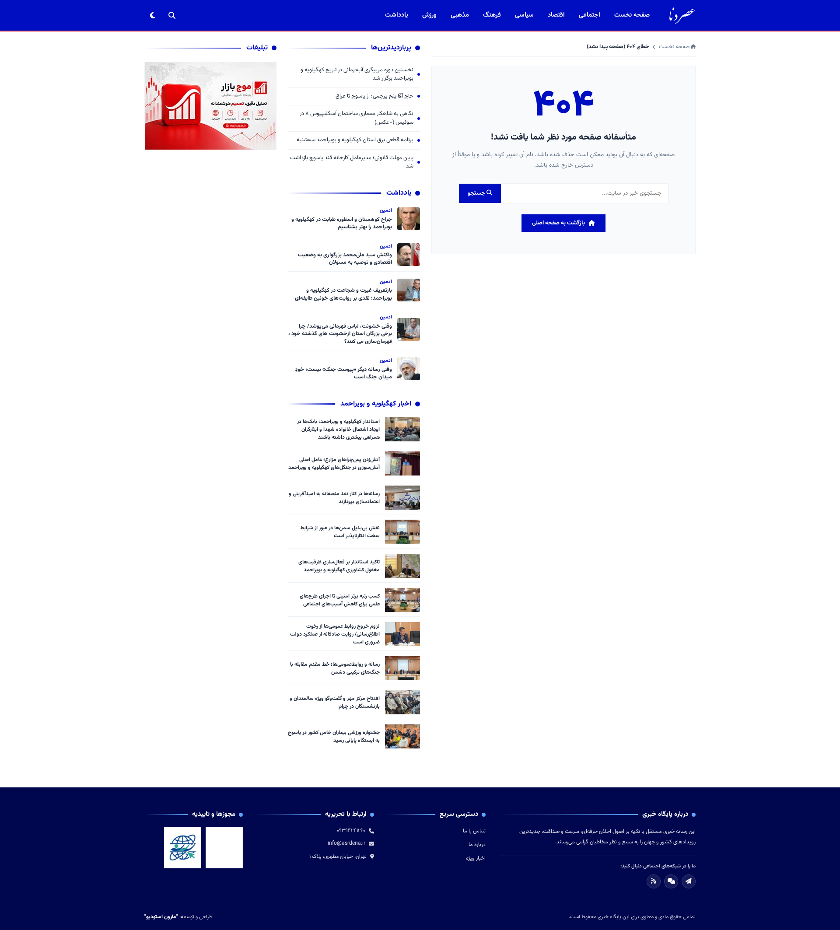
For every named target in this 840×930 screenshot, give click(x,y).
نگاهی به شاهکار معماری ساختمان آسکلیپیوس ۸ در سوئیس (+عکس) (356, 118)
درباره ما (477, 844)
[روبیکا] (671, 881)
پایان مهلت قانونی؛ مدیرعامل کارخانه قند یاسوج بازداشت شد (351, 162)
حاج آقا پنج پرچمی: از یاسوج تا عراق (374, 96)
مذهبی (460, 15)
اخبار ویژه (476, 858)
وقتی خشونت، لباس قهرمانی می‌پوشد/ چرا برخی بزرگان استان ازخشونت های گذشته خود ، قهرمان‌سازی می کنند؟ (340, 334)
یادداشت (396, 15)
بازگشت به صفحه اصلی (558, 223)
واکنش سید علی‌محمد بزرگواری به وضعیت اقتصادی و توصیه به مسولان (345, 259)
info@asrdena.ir (346, 843)
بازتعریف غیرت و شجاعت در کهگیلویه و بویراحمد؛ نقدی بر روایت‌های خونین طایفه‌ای (343, 294)
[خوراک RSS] (654, 881)
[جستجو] (172, 15)
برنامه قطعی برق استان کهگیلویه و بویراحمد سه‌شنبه (355, 140)
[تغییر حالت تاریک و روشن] (152, 15)
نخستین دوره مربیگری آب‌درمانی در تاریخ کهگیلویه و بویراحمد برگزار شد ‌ (357, 74)
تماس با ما (474, 831)
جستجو (477, 193)
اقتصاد (556, 15)
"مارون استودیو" (161, 917)
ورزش (429, 15)
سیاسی (524, 15)
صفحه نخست (632, 15)
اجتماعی (589, 15)
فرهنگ (492, 15)
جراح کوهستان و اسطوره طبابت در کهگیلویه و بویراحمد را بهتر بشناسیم (341, 223)
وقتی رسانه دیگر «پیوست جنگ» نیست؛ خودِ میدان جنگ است (343, 373)
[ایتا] (689, 881)
